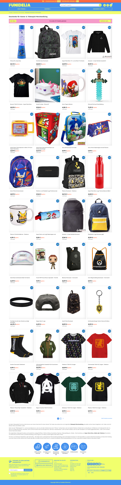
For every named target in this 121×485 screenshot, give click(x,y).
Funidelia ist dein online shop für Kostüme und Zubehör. (19, 5)
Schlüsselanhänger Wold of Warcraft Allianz (98, 321)
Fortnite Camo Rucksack (42, 60)
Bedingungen (14, 474)
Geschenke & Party (98, 8)
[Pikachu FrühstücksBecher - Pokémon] (21, 215)
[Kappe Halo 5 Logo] (47, 302)
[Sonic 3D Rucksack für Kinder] (73, 129)
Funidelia (11, 12)
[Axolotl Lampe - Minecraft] (47, 85)
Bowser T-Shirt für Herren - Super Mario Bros (21, 104)
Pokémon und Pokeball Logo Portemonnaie (46, 191)
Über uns (72, 470)
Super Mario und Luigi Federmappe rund (46, 234)
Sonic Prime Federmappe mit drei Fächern (98, 147)
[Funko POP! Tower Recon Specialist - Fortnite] (47, 259)
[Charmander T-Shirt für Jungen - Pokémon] (99, 346)
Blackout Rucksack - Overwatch (70, 277)
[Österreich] (88, 464)
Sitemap (72, 469)
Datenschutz (73, 466)
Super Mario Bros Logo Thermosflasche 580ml (99, 191)
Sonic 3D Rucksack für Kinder (69, 147)
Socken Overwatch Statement (17, 364)
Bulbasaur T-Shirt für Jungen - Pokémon (71, 407)
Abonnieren (28, 470)
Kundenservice (45, 461)
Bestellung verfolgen (45, 465)
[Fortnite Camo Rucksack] (47, 42)
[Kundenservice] (107, 5)
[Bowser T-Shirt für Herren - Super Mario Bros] (21, 85)
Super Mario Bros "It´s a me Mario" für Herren (73, 60)
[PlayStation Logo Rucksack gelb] (99, 215)
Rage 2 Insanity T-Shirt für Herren (44, 407)
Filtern (14, 21)
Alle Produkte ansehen (106, 418)
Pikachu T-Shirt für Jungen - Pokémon (97, 407)
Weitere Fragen (58, 467)
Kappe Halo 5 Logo (40, 321)
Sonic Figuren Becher (67, 104)
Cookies (72, 467)
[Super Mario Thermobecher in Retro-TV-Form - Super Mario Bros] (21, 129)
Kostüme (47, 8)
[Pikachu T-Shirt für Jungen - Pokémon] (99, 389)
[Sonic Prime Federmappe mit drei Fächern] (99, 129)
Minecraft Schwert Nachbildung (95, 104)
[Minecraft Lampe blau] (21, 42)
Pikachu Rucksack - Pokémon (69, 191)
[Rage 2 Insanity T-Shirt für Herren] (47, 389)
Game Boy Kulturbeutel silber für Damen (20, 277)
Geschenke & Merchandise (18, 12)
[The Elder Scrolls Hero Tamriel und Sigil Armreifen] (21, 302)
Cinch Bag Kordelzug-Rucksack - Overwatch (99, 277)
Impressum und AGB (75, 465)
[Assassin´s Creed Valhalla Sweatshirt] (99, 42)
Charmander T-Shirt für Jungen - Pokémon (98, 364)
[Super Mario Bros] (73, 42)
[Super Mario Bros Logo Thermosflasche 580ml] (99, 172)
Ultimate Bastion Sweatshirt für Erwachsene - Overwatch (47, 365)
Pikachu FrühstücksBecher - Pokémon (19, 234)
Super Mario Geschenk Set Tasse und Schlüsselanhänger (45, 148)
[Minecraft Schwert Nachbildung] (99, 85)
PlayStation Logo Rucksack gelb (96, 234)
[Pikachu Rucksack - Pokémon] (73, 172)
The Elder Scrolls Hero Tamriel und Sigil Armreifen (19, 321)
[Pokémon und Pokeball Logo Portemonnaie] (47, 172)
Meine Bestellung (58, 470)
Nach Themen (21, 8)
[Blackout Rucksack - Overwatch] (73, 259)
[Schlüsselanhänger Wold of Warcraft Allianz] (99, 302)
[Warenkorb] (111, 5)
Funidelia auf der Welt (75, 463)
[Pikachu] (21, 389)
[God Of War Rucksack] (73, 302)
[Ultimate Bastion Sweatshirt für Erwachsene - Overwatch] (47, 346)
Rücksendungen (58, 463)
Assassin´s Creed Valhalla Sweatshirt (97, 60)
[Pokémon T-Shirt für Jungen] (73, 346)
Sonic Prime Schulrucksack (16, 191)
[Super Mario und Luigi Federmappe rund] (47, 215)
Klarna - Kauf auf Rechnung (61, 465)
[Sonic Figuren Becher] (73, 85)
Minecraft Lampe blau (15, 60)
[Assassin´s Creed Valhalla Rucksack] (73, 215)
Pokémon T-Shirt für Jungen (69, 364)
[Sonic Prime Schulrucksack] (21, 172)
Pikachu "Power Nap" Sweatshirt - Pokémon (21, 407)
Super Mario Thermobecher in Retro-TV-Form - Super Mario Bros (21, 148)
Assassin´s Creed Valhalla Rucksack (71, 234)
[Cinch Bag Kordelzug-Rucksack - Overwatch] (99, 259)
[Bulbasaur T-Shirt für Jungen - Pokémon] (73, 389)
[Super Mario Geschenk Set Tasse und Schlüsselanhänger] (47, 129)
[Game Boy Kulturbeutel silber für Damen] (21, 259)
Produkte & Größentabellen (60, 469)
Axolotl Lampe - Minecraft (42, 104)
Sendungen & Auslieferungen (61, 466)
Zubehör (72, 8)
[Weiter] (63, 418)
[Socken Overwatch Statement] (21, 346)
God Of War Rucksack (67, 321)
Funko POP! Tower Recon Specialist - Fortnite (47, 277)
